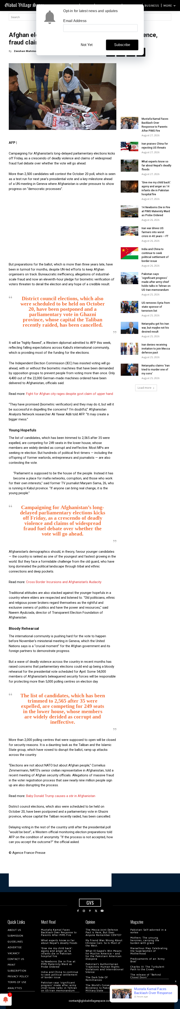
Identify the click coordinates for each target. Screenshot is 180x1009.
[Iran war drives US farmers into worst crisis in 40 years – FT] (129, 231)
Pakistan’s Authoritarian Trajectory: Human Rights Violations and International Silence (105, 968)
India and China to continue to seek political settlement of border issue (59, 975)
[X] (96, 911)
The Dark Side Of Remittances (97, 978)
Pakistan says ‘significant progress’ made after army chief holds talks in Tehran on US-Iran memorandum (156, 282)
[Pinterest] (90, 911)
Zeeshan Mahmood (26, 51)
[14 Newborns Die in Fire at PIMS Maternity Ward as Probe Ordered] (129, 211)
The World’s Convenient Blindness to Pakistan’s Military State (101, 988)
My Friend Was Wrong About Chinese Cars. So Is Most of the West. (104, 943)
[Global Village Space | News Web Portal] (24, 5)
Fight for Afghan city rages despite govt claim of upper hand (69, 394)
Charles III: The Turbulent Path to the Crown (147, 968)
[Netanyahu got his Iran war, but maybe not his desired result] (129, 328)
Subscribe (122, 45)
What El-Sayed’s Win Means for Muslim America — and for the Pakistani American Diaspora (104, 955)
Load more (144, 388)
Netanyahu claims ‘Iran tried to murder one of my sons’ (156, 369)
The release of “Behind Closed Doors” (145, 976)
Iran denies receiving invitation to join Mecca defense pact (156, 348)
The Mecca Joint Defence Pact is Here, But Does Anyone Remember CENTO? (103, 932)
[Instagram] (84, 911)
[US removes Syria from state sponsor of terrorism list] (129, 307)
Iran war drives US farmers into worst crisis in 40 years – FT (155, 232)
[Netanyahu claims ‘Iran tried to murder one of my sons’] (129, 370)
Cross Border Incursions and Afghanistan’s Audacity (63, 582)
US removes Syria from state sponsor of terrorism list (156, 306)
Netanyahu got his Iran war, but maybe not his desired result (155, 327)
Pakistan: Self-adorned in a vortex (148, 931)
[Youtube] (102, 911)
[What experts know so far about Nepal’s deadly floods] (129, 166)
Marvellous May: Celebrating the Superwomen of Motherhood (148, 951)
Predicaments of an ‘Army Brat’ (147, 960)
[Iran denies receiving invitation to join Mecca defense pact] (129, 349)
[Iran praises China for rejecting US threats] (129, 146)
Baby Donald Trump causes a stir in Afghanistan (60, 796)
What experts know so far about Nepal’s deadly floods (156, 165)
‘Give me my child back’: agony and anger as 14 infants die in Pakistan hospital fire (57, 952)
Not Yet (86, 45)
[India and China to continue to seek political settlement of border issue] (129, 253)
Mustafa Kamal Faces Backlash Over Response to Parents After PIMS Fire (59, 932)
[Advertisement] (62, 228)
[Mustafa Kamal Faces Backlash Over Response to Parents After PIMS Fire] (129, 123)
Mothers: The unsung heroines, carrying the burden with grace (144, 940)
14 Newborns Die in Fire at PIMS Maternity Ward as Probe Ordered (156, 211)
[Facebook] (78, 911)
